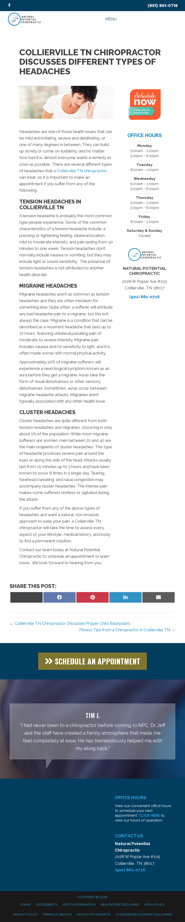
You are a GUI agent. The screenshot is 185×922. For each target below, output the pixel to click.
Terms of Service (57, 914)
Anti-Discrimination (78, 904)
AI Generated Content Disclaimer (144, 914)
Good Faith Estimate (94, 914)
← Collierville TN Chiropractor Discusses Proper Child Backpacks (70, 623)
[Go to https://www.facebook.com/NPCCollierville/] (9, 5)
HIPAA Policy (154, 904)
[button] (92, 661)
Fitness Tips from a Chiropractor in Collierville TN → (127, 629)
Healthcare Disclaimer (119, 904)
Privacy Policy (25, 914)
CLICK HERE (149, 815)
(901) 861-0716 (163, 5)
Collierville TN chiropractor (82, 170)
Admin (25, 904)
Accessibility (46, 904)
